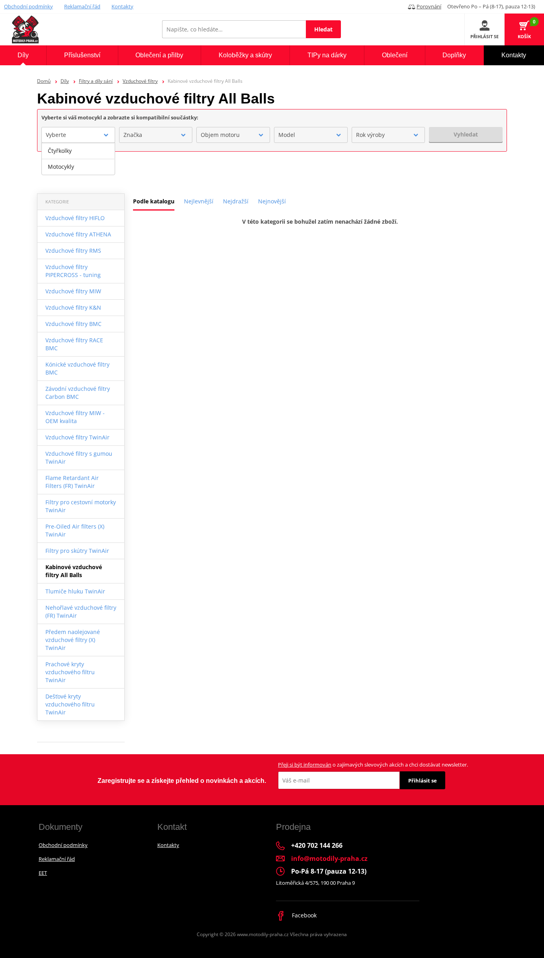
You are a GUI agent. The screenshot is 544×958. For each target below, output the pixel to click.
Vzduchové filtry (140, 81)
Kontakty (122, 6)
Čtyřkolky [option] (60, 150)
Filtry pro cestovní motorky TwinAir (80, 506)
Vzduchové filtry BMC (73, 324)
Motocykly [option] (61, 166)
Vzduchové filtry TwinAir (77, 437)
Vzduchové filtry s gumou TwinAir (78, 457)
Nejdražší (236, 201)
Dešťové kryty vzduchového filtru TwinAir (70, 704)
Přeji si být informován (304, 764)
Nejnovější (272, 201)
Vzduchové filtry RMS (73, 250)
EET (43, 872)
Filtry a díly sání (96, 81)
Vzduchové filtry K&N (73, 307)
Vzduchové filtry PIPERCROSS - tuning (73, 271)
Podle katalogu (153, 201)
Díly (65, 81)
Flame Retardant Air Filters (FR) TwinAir (72, 482)
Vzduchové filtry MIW (73, 291)
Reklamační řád (82, 6)
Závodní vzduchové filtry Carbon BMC (77, 392)
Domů (44, 81)
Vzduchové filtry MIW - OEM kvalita (75, 417)
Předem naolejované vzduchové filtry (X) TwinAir (72, 640)
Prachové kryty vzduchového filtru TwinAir (70, 672)
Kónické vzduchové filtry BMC (77, 368)
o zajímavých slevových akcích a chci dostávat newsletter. (373, 764)
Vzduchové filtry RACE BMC (74, 344)
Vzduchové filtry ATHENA (78, 234)
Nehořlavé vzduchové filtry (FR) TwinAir (80, 611)
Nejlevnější (198, 201)
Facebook (303, 915)
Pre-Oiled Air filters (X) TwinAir (74, 530)
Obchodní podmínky (28, 6)
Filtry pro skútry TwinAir (77, 550)
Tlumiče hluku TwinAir (75, 591)
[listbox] (78, 158)
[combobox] (78, 135)
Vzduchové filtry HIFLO (75, 218)
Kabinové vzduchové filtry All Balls (73, 571)
